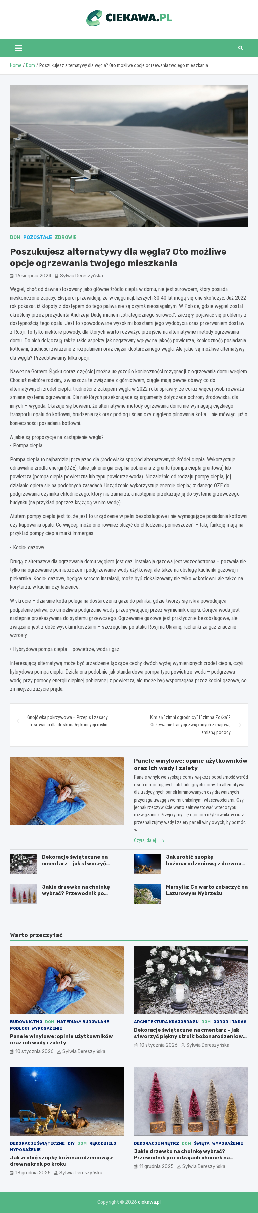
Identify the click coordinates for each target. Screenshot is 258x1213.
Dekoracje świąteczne (37, 1143)
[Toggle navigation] (18, 48)
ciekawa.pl (149, 1202)
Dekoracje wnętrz (156, 1143)
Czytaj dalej (145, 840)
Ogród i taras (230, 1021)
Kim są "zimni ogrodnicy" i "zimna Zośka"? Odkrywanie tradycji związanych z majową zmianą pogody (190, 725)
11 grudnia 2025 (156, 1166)
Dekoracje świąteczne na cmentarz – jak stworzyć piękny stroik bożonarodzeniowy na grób (190, 1036)
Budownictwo (26, 1021)
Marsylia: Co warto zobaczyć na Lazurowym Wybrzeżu (207, 890)
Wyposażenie (47, 1028)
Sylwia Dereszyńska (81, 276)
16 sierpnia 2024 (33, 276)
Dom (15, 237)
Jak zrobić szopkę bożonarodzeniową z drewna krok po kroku (203, 863)
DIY (71, 1143)
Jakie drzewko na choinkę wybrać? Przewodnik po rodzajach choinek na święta (79, 893)
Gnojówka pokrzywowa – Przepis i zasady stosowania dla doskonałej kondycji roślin (67, 721)
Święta (202, 1143)
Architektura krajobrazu (166, 1021)
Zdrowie (66, 237)
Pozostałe (37, 237)
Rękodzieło (102, 1143)
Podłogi (19, 1028)
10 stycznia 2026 (34, 1052)
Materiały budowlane (83, 1021)
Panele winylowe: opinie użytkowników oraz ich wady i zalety (61, 1039)
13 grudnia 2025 (33, 1173)
